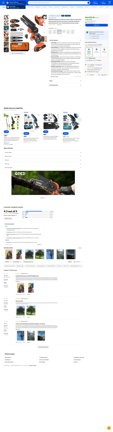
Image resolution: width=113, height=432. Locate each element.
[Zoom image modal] (44, 23)
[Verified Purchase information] (27, 273)
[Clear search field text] (85, 2)
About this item (8, 148)
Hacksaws (76, 361)
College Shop (38, 6)
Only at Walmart (94, 6)
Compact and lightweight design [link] (13, 228)
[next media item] (44, 33)
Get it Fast (44, 6)
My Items (87, 6)
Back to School (30, 6)
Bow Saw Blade (42, 361)
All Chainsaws (7, 359)
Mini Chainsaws (8, 357)
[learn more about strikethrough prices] (98, 17)
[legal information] (95, 21)
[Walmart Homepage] (3, 2)
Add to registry (104, 74)
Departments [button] (5, 7)
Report (28, 294)
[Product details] (80, 152)
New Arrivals (57, 6)
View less (39, 244)
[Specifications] (80, 156)
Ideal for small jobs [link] (10, 234)
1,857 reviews (16, 213)
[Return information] (94, 22)
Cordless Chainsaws (43, 357)
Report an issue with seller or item (93, 69)
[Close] (24, 7)
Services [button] (13, 7)
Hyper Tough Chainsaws (44, 359)
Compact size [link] (9, 232)
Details (97, 71)
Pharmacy (51, 6)
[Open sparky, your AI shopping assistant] (109, 428)
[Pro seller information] (101, 64)
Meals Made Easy (79, 6)
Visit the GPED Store (52, 17)
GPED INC (92, 64)
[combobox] (59, 2)
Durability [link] (8, 242)
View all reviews (8, 218)
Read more (18, 281)
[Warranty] (80, 160)
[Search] (88, 3)
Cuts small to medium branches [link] (13, 237)
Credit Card (101, 6)
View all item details (54, 76)
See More (42, 197)
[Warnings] (80, 164)
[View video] (44, 26)
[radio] (50, 32)
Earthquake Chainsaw (9, 361)
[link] (71, 254)
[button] (95, 2)
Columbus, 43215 (92, 58)
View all (79, 247)
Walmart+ (108, 6)
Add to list (92, 74)
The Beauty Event (65, 6)
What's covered (92, 33)
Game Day (72, 6)
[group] (54, 24)
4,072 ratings (59, 24)
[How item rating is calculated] (16, 215)
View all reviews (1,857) (43, 347)
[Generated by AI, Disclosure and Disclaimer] (80, 76)
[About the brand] (80, 167)
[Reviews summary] (56, 24)
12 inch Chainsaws (77, 359)
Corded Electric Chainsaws (79, 357)
